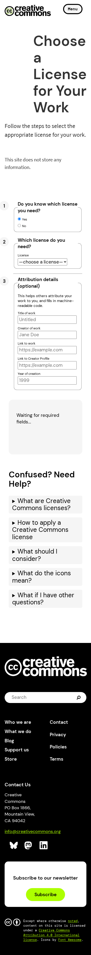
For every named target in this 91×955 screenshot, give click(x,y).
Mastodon (29, 845)
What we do (18, 731)
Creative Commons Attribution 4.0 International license (51, 935)
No (24, 226)
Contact (59, 722)
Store (11, 759)
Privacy (58, 735)
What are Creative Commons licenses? (41, 504)
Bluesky (14, 845)
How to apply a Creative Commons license (40, 530)
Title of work (26, 313)
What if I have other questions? (43, 598)
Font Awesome (70, 940)
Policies (58, 747)
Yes (24, 219)
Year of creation (29, 374)
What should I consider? (34, 555)
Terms (56, 759)
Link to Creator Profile (33, 359)
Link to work (26, 343)
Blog (9, 741)
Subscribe (45, 895)
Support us (17, 750)
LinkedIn (44, 845)
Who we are (18, 722)
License (23, 255)
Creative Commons (28, 11)
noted (73, 921)
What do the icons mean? (41, 576)
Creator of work (29, 328)
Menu (73, 8)
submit (79, 697)
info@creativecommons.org (33, 831)
